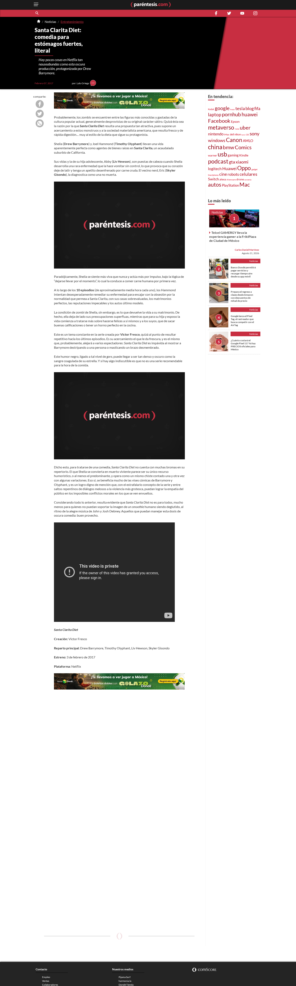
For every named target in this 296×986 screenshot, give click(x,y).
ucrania (247, 179)
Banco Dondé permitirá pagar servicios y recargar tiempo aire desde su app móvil (243, 272)
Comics (243, 147)
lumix (243, 135)
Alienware (231, 179)
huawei (250, 114)
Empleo (46, 977)
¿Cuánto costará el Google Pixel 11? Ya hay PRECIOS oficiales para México (243, 345)
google (222, 108)
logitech (215, 168)
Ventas (45, 980)
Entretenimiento (72, 22)
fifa (257, 108)
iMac (226, 134)
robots (233, 174)
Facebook (219, 121)
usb (222, 154)
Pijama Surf (124, 977)
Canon (234, 139)
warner (212, 155)
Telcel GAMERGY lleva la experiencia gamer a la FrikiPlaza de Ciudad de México (232, 236)
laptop (214, 114)
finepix (232, 109)
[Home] (38, 22)
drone (240, 179)
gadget (254, 169)
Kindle (243, 155)
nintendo (216, 133)
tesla (240, 108)
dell (232, 134)
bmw (228, 147)
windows (216, 140)
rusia (237, 129)
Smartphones (213, 175)
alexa (222, 179)
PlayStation (230, 185)
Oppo (244, 168)
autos (214, 184)
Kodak (211, 109)
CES (247, 135)
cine (223, 174)
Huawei (229, 168)
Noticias (50, 22)
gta (232, 162)
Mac (244, 184)
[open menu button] (36, 5)
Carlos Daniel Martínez (247, 249)
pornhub (231, 114)
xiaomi (242, 162)
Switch (213, 179)
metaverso (221, 127)
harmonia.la (125, 980)
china (215, 146)
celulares (248, 174)
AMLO (248, 140)
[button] (37, 13)
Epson (235, 121)
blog (249, 108)
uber (245, 127)
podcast (218, 161)
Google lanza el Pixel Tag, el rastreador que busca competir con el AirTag (242, 321)
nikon (238, 134)
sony (254, 133)
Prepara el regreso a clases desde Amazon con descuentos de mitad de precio (242, 296)
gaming (233, 155)
